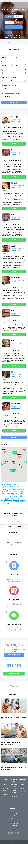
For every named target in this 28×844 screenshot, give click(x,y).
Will (14, 372)
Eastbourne (10, 496)
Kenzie (13, 246)
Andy (12, 340)
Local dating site (4, 41)
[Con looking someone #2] (6, 152)
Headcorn (4, 495)
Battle (3, 484)
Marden (9, 491)
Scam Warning (14, 823)
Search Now (14, 102)
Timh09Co (16, 277)
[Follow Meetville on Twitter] (12, 833)
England (22, 41)
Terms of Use (14, 818)
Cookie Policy (14, 815)
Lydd (2, 498)
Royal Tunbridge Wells (7, 493)
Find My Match (14, 673)
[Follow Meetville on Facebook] (9, 833)
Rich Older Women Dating (14, 786)
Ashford (22, 500)
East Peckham (12, 495)
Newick (7, 498)
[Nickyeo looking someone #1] (6, 119)
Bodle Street (4, 486)
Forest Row (16, 500)
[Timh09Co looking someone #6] (6, 280)
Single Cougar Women (14, 792)
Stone (14, 491)
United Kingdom (15, 121)
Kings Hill (4, 500)
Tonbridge (20, 495)
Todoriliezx (16, 403)
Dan (12, 214)
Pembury (4, 491)
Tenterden (4, 490)
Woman (18, 16)
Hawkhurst (8, 484)
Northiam (15, 484)
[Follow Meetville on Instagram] (15, 833)
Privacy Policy (14, 813)
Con (12, 150)
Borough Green (5, 503)
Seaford (22, 502)
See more (14, 437)
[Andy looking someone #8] (6, 343)
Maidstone (13, 498)
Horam (19, 488)
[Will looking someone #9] (6, 374)
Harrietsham (20, 498)
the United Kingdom (14, 41)
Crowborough (19, 493)
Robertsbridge (4, 42)
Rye (9, 490)
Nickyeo (16, 117)
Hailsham (14, 490)
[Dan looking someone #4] (6, 217)
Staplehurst (20, 490)
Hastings (8, 488)
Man (9, 16)
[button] (14, 463)
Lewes (3, 502)
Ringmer (22, 496)
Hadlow (16, 496)
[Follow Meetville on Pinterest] (18, 833)
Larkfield (16, 502)
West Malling (9, 502)
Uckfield (3, 496)
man (10, 42)
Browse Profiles (14, 655)
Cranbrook (19, 486)
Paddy (13, 310)
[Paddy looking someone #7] (6, 313)
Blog (14, 811)
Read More (13, 521)
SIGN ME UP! (14, 27)
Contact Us (14, 825)
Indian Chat (22, 791)
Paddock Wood (21, 491)
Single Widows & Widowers (5, 788)
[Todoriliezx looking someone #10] (6, 406)
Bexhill (3, 488)
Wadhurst (12, 486)
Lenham (9, 500)
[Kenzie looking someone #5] (6, 248)
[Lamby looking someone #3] (6, 185)
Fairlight (14, 488)
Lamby (15, 183)
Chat (14, 144)
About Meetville (14, 808)
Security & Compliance (14, 820)
